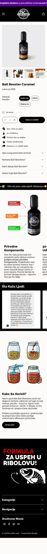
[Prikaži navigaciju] (3, 13)
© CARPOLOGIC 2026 (10, 533)
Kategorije (8, 499)
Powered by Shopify (29, 533)
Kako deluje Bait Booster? (15, 166)
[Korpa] (43, 13)
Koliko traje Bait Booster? (14, 173)
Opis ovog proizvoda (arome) (16, 153)
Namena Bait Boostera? (13, 159)
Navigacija (8, 509)
